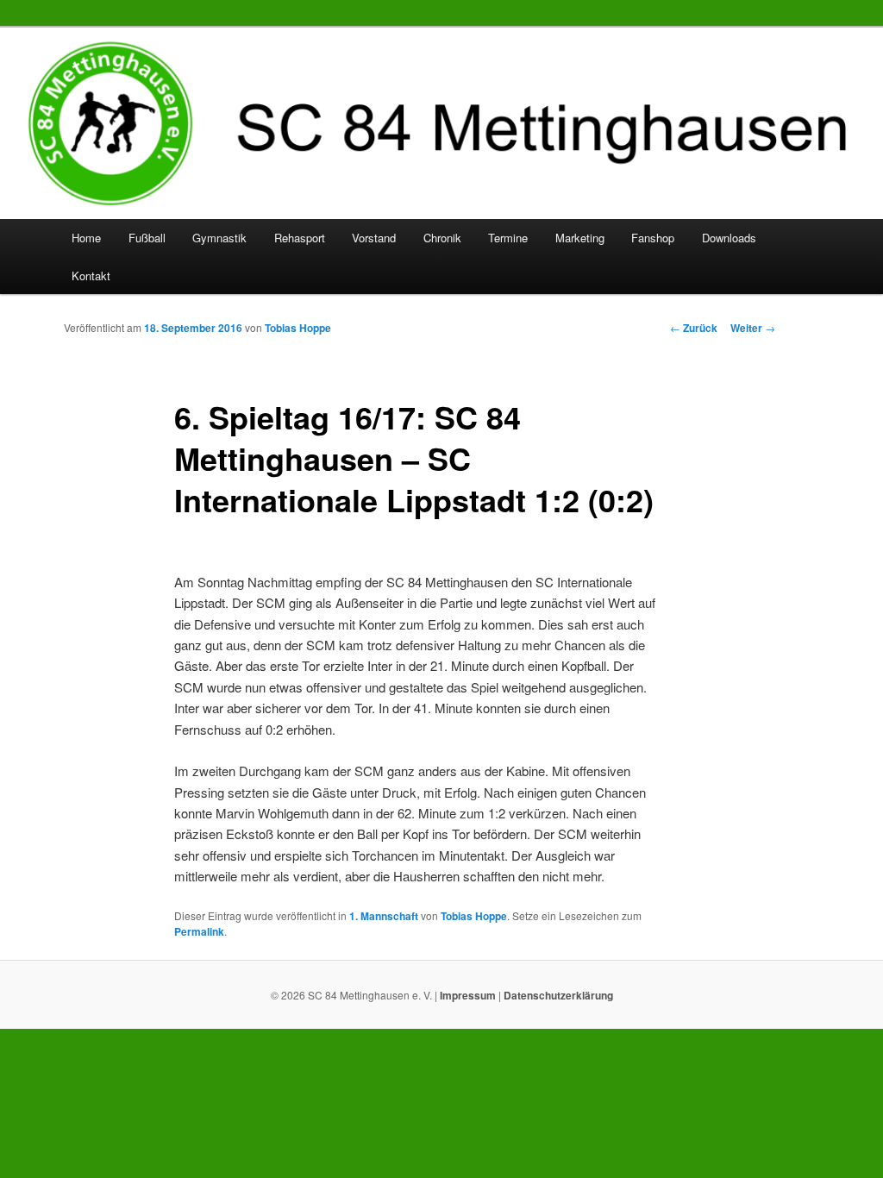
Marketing (579, 237)
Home (86, 237)
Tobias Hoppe (298, 327)
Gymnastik (219, 237)
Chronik (442, 237)
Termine (508, 237)
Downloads (729, 237)
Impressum (468, 995)
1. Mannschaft (383, 916)
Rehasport (299, 237)
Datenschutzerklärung (558, 995)
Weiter (752, 327)
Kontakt (91, 275)
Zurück (693, 327)
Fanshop (652, 237)
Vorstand (374, 237)
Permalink (199, 931)
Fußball (147, 237)
